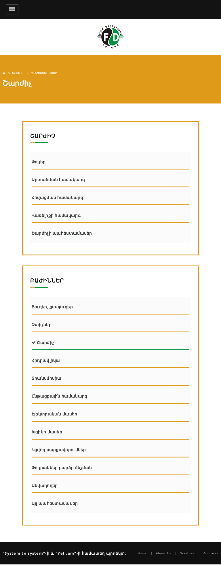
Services (187, 553)
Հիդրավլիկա (46, 360)
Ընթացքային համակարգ (59, 396)
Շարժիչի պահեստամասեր (62, 233)
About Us (163, 553)
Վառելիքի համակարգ (56, 215)
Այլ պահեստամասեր (55, 503)
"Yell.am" (66, 553)
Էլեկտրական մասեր (54, 414)
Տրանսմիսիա (47, 378)
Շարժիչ (45, 342)
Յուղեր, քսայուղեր (52, 306)
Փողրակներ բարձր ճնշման (62, 467)
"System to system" (24, 553)
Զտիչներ (42, 324)
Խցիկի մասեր (47, 431)
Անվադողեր (45, 485)
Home (142, 553)
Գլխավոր (15, 73)
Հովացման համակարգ (57, 197)
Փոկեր (39, 161)
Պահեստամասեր (44, 73)
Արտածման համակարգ (58, 179)
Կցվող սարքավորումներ (59, 449)
